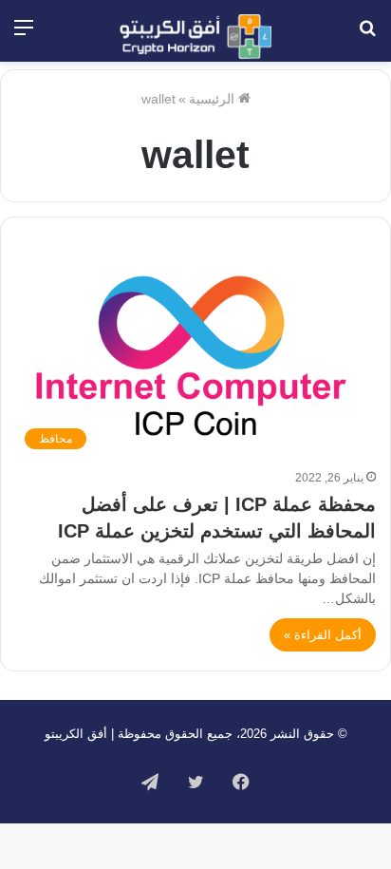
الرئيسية (213, 98)
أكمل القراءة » (323, 635)
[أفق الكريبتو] (195, 36)
